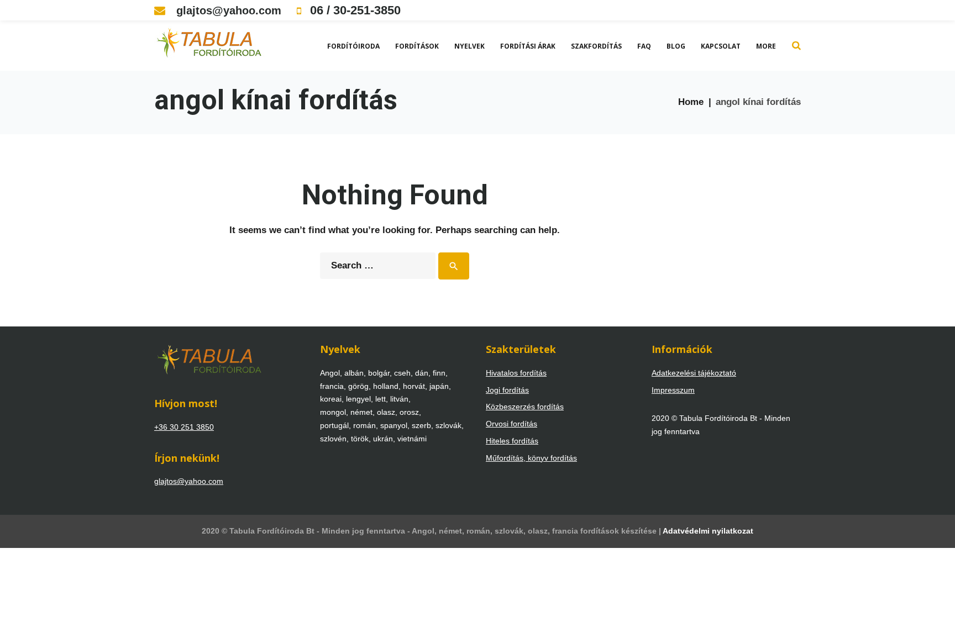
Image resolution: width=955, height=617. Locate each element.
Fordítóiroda (353, 46)
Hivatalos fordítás (516, 372)
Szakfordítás (596, 46)
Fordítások (417, 46)
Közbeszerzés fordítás (525, 406)
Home (691, 102)
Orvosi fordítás (511, 423)
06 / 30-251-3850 (354, 10)
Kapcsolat (721, 46)
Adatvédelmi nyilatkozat (708, 530)
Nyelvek (469, 46)
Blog (676, 46)
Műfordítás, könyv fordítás (531, 457)
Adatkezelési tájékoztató (694, 372)
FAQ (644, 46)
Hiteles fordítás (512, 440)
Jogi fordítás (507, 390)
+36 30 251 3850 (184, 427)
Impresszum (673, 390)
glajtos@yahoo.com (227, 10)
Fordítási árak (527, 46)
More (766, 46)
